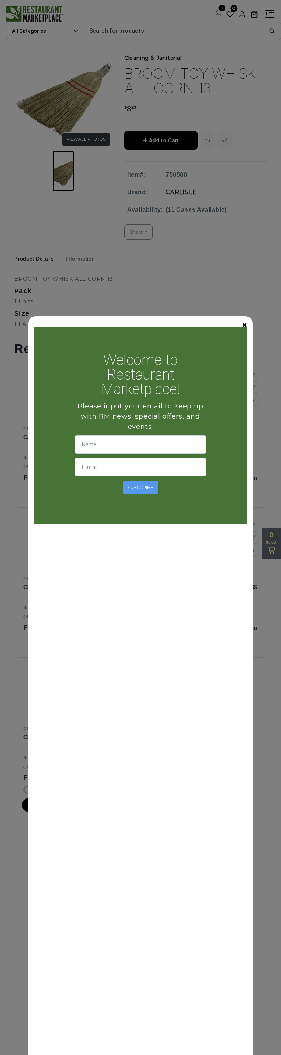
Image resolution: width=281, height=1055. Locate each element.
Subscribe (140, 487)
